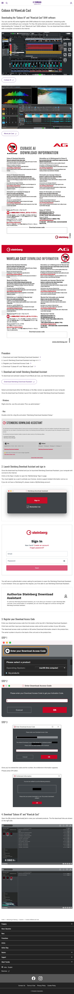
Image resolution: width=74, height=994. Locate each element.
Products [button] (4, 924)
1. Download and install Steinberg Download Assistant (20, 357)
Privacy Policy (41, 985)
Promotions (5, 938)
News (3, 933)
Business (4, 971)
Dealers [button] (4, 952)
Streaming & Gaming (12, 919)
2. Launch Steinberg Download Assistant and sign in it (20, 360)
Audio (3, 919)
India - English (8, 967)
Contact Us (21, 985)
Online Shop (5, 947)
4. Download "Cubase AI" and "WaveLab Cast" (18, 366)
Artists (3, 943)
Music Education (6, 929)
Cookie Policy (52, 985)
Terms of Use (31, 985)
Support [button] (4, 957)
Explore (21, 919)
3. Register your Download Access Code (15, 363)
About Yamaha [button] (6, 962)
